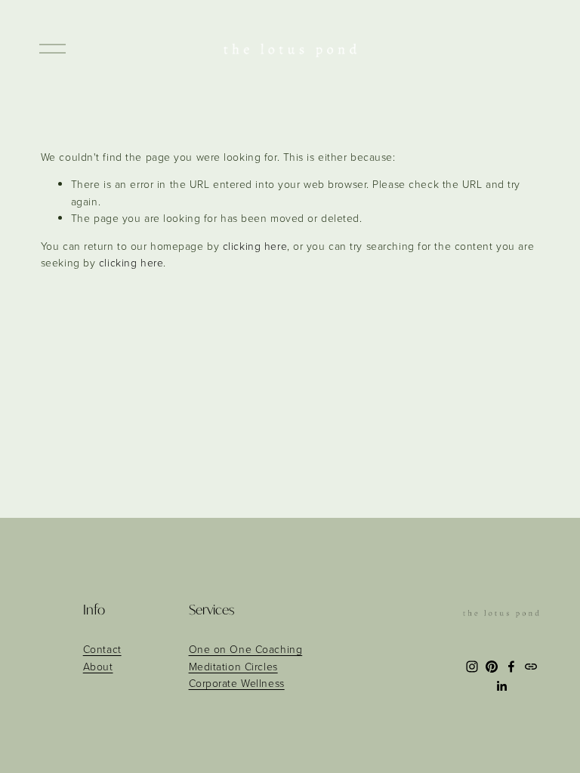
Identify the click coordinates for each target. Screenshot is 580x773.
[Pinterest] (492, 667)
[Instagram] (472, 667)
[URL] (531, 667)
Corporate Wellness (237, 683)
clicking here (255, 246)
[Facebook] (511, 667)
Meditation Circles (233, 666)
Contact (102, 649)
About (98, 666)
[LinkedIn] (501, 686)
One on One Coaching (246, 649)
